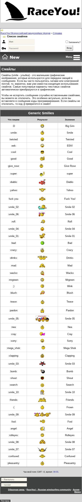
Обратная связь (16, 489)
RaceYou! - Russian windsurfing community (49, 489)
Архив (76, 489)
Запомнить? (74, 42)
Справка (57, 33)
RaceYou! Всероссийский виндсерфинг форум (25, 33)
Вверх (77, 492)
